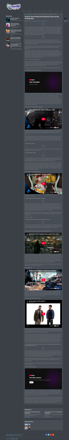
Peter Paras (27, 21)
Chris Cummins (48, 416)
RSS (21, 435)
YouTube (51, 435)
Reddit (53, 435)
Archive (62, 10)
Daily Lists (30, 14)
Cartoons (56, 10)
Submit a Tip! (8, 434)
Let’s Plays (29, 10)
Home (26, 14)
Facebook (46, 435)
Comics (44, 10)
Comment (45, 21)
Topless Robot (8, 438)
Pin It (65, 21)
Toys (39, 10)
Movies (35, 10)
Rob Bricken (28, 416)
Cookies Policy (11, 435)
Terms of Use (17, 435)
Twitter (48, 435)
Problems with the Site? (16, 434)
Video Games (50, 10)
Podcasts (23, 10)
